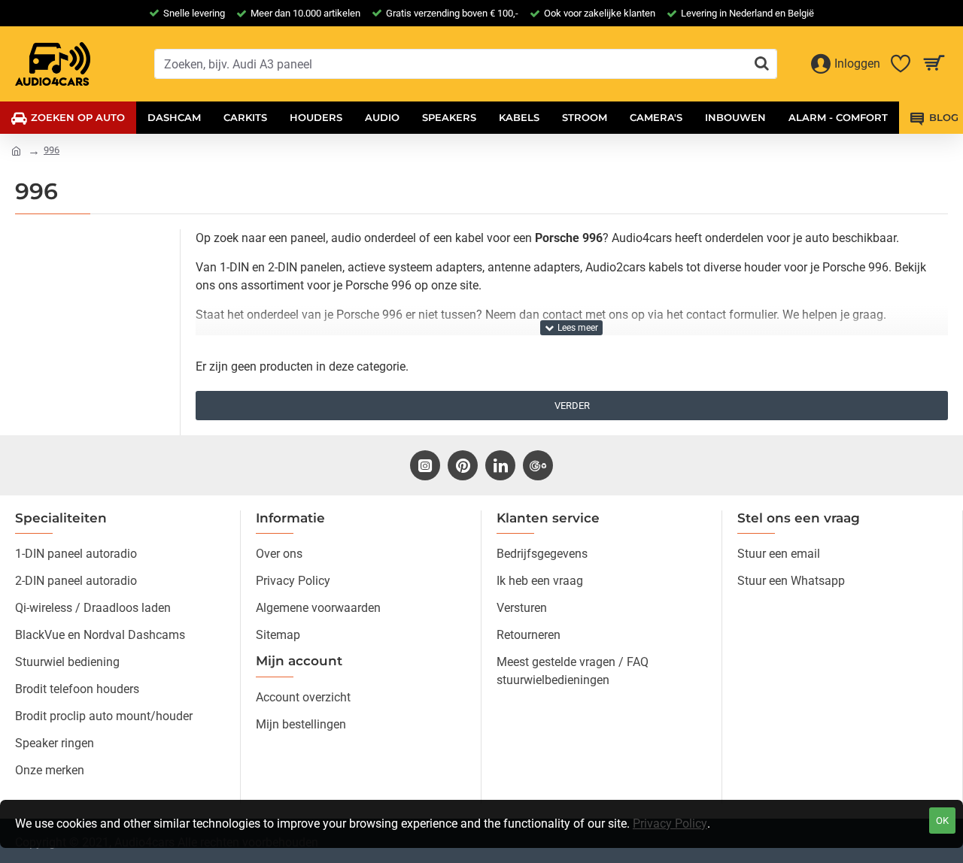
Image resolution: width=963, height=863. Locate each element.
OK (942, 820)
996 (51, 150)
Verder (572, 405)
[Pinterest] (463, 465)
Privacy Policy (670, 823)
